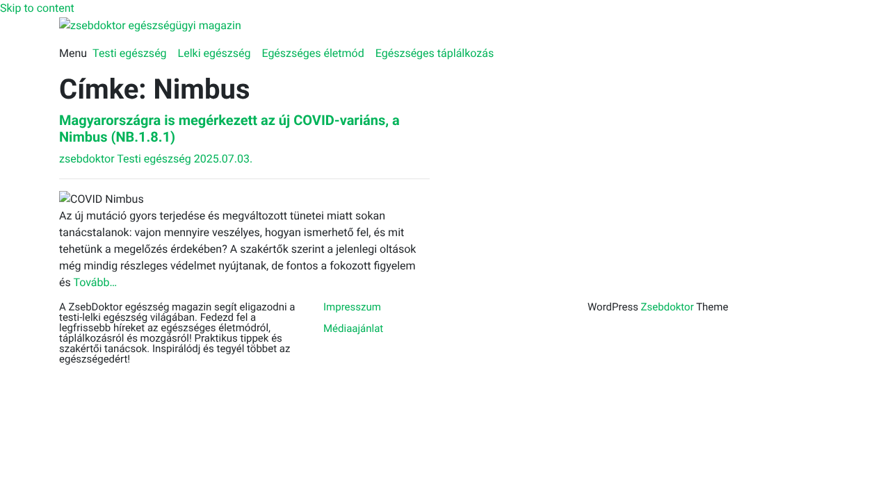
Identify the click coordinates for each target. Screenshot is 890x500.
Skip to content (37, 8)
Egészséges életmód (312, 53)
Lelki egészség (214, 53)
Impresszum (352, 307)
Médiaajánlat (353, 328)
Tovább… (95, 282)
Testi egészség (129, 53)
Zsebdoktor (667, 307)
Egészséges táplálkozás (434, 53)
